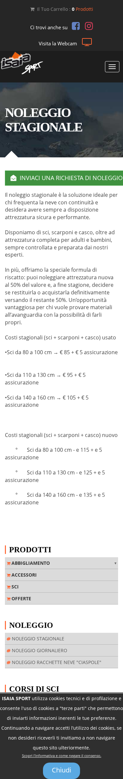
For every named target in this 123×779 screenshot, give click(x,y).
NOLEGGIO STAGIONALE (37, 638)
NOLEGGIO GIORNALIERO (38, 650)
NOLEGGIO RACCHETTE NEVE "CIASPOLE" (55, 662)
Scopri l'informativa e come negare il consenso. (61, 755)
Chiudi (61, 770)
